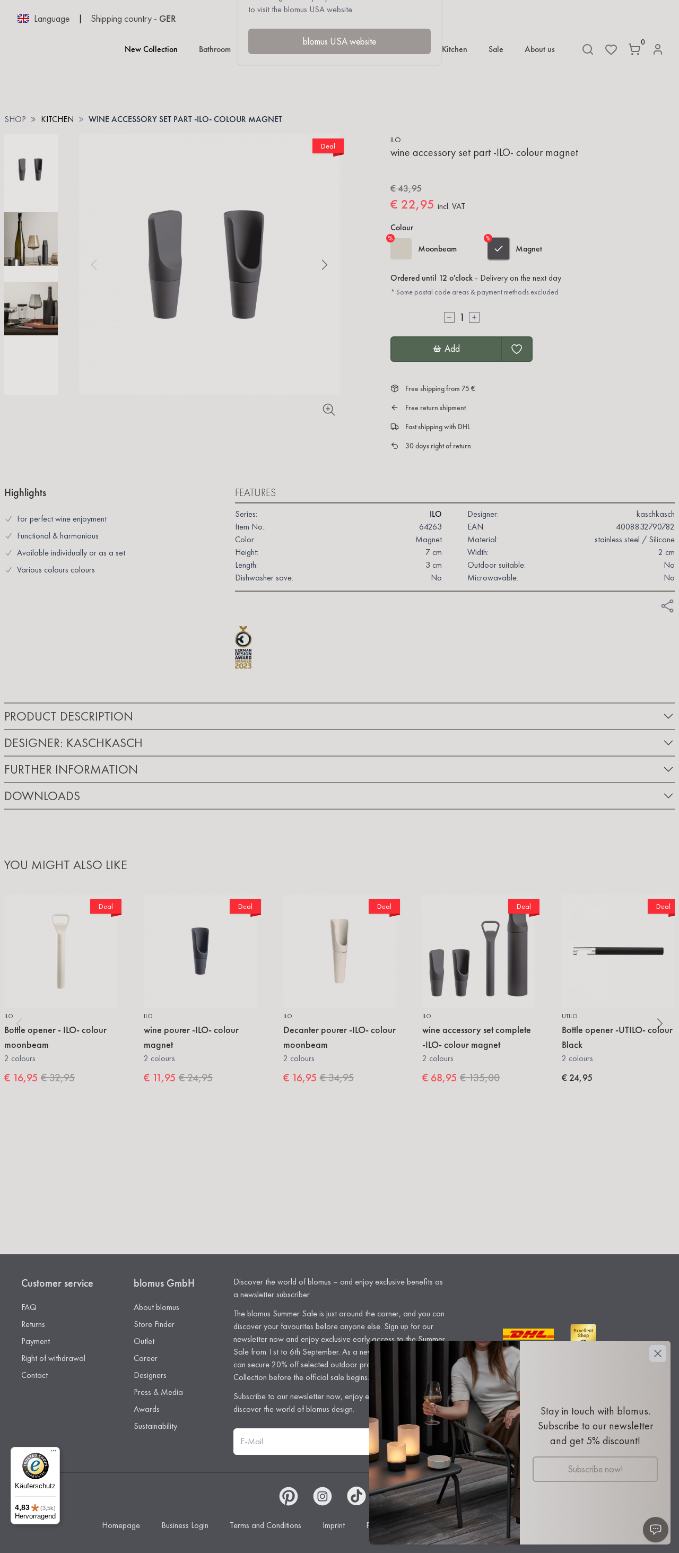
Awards (147, 1409)
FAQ (29, 1307)
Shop (15, 119)
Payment (35, 1341)
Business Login (184, 1525)
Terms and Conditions (265, 1525)
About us (540, 49)
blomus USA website (339, 41)
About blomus (156, 1307)
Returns (33, 1324)
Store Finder (154, 1324)
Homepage (121, 1525)
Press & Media (158, 1392)
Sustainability (155, 1425)
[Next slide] (324, 264)
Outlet (144, 1341)
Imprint (334, 1525)
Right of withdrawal (53, 1358)
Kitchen (454, 49)
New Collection (151, 49)
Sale (496, 49)
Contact (34, 1375)
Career (146, 1358)
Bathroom (215, 49)
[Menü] (53, 1453)
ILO (395, 139)
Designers (150, 1375)
